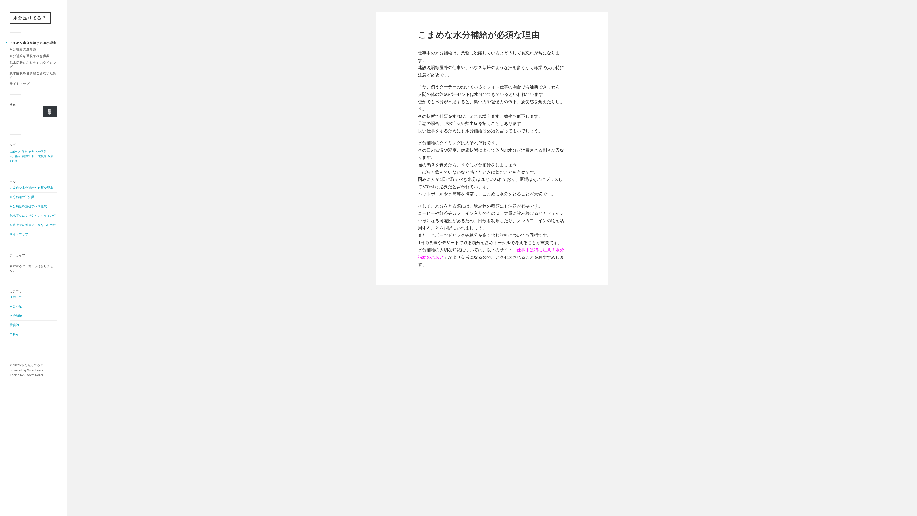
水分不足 (41, 151)
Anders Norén (34, 375)
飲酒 (50, 156)
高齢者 (13, 160)
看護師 (26, 156)
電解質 (42, 156)
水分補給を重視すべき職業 (30, 56)
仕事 (24, 151)
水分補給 (15, 156)
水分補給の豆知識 (23, 49)
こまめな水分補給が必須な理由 (33, 43)
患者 (31, 151)
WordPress (35, 370)
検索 (13, 104)
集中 (34, 156)
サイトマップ (20, 84)
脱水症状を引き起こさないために (33, 75)
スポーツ (15, 151)
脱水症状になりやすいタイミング (33, 64)
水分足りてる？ (30, 17)
